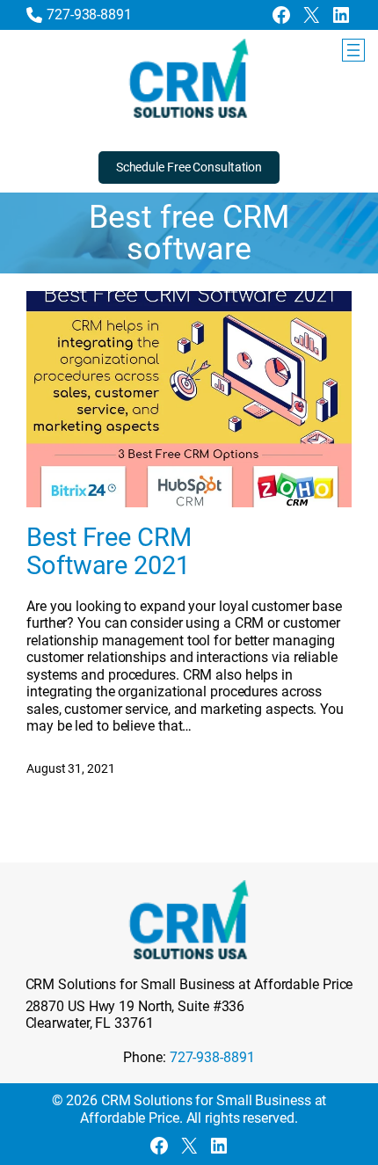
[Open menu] (353, 50)
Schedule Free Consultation (189, 167)
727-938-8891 (89, 14)
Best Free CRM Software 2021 (109, 552)
